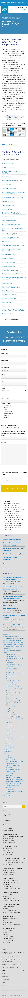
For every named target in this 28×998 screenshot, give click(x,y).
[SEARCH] (23, 806)
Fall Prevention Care (9, 221)
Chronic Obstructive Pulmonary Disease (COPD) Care (13, 193)
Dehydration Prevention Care (12, 198)
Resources (9, 775)
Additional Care (10, 739)
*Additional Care (8, 314)
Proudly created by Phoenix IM (16, 995)
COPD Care (9, 670)
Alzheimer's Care (8, 163)
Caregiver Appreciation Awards (14, 761)
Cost (5, 741)
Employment (8, 751)
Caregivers (7, 743)
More (5, 753)
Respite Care (6, 302)
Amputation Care (8, 167)
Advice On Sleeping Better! (12, 539)
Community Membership (13, 777)
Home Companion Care (10, 238)
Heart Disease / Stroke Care (12, 234)
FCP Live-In (5, 995)
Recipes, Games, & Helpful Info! (15, 781)
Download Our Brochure (13, 769)
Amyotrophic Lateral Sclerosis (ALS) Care (12, 172)
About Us (8, 755)
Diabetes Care (7, 209)
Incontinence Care (8, 255)
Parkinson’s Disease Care (13, 725)
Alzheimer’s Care (10, 654)
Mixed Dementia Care (10, 270)
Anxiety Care (6, 177)
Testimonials (7, 745)
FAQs (5, 749)
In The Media (9, 773)
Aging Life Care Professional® (14, 779)
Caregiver (6, 568)
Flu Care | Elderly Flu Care (11, 224)
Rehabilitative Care (9, 298)
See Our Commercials (12, 763)
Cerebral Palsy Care (9, 188)
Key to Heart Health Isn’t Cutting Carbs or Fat (14, 549)
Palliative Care (7, 283)
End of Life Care (8, 217)
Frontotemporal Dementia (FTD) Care (13, 229)
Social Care (6, 306)
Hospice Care (6, 241)
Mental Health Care (9, 266)
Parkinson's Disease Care (11, 287)
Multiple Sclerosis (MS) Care (12, 274)
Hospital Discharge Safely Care (13, 245)
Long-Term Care (8, 258)
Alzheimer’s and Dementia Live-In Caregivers (13, 964)
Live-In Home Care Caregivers (12, 650)
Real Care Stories (11, 759)
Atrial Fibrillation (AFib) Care (12, 181)
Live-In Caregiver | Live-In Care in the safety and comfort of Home (13, 960)
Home (6, 634)
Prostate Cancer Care (9, 295)
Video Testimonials (11, 747)
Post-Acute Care (8, 291)
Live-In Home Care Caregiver (12, 640)
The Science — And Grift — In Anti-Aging (12, 558)
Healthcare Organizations (13, 783)
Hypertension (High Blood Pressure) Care (11, 250)
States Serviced (10, 771)
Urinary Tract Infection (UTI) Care (13, 310)
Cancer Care (6, 184)
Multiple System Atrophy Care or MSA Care (14, 278)
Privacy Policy (10, 789)
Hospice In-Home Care (12, 699)
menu (24, 9)
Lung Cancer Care (8, 262)
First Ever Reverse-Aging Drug (13, 554)
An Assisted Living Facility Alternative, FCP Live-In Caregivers (13, 953)
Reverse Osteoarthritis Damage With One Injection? (13, 544)
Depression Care (8, 205)
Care (5, 652)
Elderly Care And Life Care (11, 213)
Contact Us (7, 795)
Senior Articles (10, 757)
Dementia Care (7, 201)
